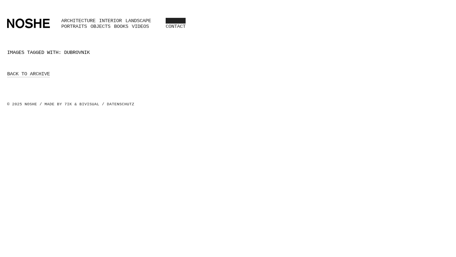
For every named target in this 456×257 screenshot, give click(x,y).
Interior (110, 21)
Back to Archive (28, 74)
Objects (100, 26)
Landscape (138, 21)
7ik (68, 104)
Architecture (78, 21)
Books (121, 26)
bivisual (89, 104)
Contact (176, 26)
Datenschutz (120, 104)
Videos (140, 26)
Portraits (74, 26)
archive (176, 21)
